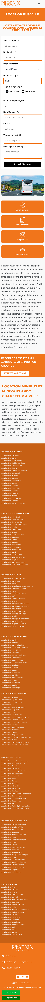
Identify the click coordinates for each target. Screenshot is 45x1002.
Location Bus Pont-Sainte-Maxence (14, 900)
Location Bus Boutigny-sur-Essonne (15, 619)
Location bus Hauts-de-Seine (14, 636)
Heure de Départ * (12, 75)
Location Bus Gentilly (9, 725)
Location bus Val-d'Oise (11, 452)
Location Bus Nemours (10, 832)
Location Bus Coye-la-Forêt (11, 935)
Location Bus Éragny (9, 468)
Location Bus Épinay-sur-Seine (12, 522)
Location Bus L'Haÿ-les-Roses (12, 702)
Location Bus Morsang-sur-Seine (13, 579)
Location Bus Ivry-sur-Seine (11, 700)
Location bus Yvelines (11, 757)
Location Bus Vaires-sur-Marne (12, 867)
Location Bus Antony (9, 670)
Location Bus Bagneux (9, 643)
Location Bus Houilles (9, 791)
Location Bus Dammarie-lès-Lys (13, 862)
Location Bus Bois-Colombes (12, 678)
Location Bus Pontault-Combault (13, 835)
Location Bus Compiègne (11, 922)
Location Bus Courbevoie (10, 665)
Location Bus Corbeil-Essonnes (13, 599)
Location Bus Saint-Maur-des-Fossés (15, 717)
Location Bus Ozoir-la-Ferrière (12, 865)
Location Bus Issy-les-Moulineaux (13, 655)
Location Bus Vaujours (9, 560)
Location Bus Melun (8, 837)
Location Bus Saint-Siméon (11, 872)
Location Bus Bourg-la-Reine (12, 660)
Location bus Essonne (11, 575)
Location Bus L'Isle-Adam (10, 488)
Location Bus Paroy (8, 842)
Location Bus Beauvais (9, 897)
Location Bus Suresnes (9, 668)
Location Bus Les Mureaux (11, 788)
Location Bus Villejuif (9, 740)
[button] (39, 4)
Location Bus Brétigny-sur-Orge (13, 611)
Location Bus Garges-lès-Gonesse (14, 471)
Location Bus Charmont (10, 456)
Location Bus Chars (8, 458)
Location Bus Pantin (9, 527)
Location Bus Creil (8, 927)
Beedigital (37, 987)
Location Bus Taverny (9, 501)
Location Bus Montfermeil (11, 545)
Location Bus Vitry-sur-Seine (12, 735)
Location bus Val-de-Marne (13, 693)
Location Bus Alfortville (10, 697)
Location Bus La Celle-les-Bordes (13, 798)
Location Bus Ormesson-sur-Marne (14, 745)
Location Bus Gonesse (9, 478)
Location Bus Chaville (9, 675)
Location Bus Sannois (9, 491)
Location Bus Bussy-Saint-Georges (14, 855)
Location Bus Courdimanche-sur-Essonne (17, 586)
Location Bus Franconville (11, 481)
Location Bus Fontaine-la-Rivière (13, 594)
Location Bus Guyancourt (11, 796)
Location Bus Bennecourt (11, 801)
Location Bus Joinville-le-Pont (12, 727)
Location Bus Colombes (10, 653)
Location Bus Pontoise (9, 496)
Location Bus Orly (8, 705)
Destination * (9, 52)
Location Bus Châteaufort (11, 768)
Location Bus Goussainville (11, 466)
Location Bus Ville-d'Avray (11, 673)
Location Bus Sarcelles (9, 486)
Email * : (7, 123)
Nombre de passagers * (14, 100)
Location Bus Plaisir (8, 778)
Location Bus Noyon (9, 932)
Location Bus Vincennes (10, 730)
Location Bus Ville (8, 887)
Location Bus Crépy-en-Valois (12, 895)
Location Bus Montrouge (10, 688)
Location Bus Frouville (9, 493)
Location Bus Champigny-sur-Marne (15, 742)
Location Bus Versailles (10, 766)
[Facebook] (18, 977)
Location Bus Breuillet (9, 616)
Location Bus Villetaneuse (11, 547)
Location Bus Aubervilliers (11, 530)
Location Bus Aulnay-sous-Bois (13, 562)
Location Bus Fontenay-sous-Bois (14, 722)
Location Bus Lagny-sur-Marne (13, 847)
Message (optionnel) (13, 147)
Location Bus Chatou (9, 781)
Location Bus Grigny (9, 601)
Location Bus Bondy (9, 552)
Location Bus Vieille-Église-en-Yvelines (15, 806)
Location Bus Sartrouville (10, 776)
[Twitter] (27, 977)
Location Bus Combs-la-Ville (12, 827)
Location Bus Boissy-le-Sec (11, 621)
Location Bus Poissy (8, 803)
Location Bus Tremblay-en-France (14, 525)
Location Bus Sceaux (9, 680)
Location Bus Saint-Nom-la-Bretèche (15, 808)
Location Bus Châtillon (9, 640)
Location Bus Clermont (10, 920)
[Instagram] (22, 977)
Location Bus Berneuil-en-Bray (12, 925)
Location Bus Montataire (10, 917)
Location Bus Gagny (9, 540)
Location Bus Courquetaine (11, 852)
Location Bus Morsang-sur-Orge (13, 614)
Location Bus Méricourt (10, 783)
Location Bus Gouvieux (10, 902)
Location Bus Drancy (9, 532)
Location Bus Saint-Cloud (11, 650)
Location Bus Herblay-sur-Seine (13, 463)
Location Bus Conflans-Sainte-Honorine (16, 793)
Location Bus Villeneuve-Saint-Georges (16, 737)
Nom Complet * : (11, 112)
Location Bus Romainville (11, 550)
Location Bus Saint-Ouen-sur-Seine (14, 565)
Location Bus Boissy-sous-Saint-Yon (15, 604)
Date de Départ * (11, 64)
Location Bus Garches (9, 685)
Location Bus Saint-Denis (10, 517)
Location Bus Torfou (8, 596)
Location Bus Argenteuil (10, 473)
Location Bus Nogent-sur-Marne (13, 707)
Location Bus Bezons (9, 483)
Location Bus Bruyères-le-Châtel (13, 624)
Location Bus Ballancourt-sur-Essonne (15, 606)
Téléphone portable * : (14, 135)
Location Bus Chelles (9, 845)
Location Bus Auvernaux (10, 581)
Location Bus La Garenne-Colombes (15, 648)
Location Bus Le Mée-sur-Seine (13, 860)
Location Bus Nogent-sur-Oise (12, 905)
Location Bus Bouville (9, 584)
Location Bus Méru (8, 930)
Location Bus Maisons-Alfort (12, 720)
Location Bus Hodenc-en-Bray (12, 912)
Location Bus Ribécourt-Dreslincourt (15, 910)
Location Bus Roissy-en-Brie (12, 830)
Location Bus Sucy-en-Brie (11, 710)
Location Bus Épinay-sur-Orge (12, 626)
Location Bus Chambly (9, 915)
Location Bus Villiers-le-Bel (11, 461)
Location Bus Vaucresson (10, 683)
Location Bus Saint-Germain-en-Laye (15, 761)
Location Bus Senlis (8, 907)
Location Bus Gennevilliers (11, 658)
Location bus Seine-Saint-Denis (15, 513)
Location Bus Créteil (9, 732)
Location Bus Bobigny (9, 542)
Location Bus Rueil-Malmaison (12, 645)
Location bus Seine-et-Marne (14, 821)
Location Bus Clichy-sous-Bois (12, 535)
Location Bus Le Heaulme (11, 498)
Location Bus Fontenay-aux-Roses (14, 663)
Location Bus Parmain (9, 476)
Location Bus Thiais (8, 712)
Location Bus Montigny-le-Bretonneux (15, 771)
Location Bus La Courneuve (11, 555)
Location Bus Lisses (8, 591)
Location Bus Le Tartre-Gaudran (13, 763)
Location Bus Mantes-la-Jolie (12, 773)
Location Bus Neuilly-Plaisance (13, 557)
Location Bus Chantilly (9, 890)
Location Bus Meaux (8, 857)
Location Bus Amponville (10, 870)
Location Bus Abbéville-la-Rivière (13, 589)
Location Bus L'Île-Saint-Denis (12, 520)
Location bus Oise (9, 885)
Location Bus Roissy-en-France (13, 503)
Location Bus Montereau (10, 850)
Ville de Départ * (11, 40)
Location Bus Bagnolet (10, 537)
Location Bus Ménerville (10, 786)
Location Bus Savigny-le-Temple (13, 840)
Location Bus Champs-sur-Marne (13, 825)
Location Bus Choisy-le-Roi (11, 715)
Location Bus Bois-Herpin (11, 609)
